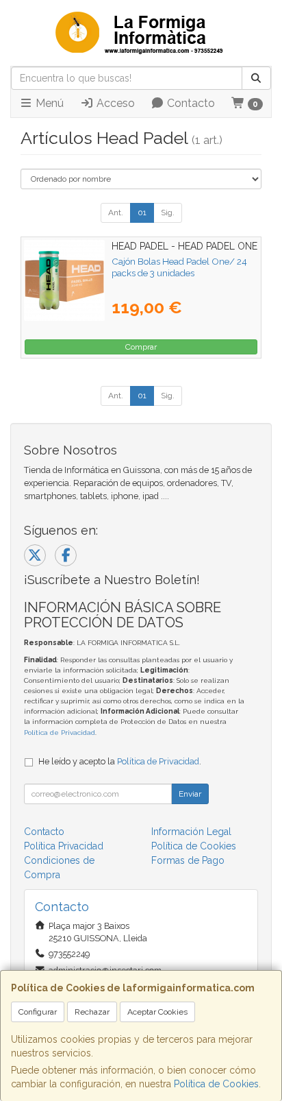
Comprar (141, 347)
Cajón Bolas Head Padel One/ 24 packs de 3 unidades (179, 267)
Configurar (37, 1012)
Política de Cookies (216, 1083)
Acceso (114, 103)
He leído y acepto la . (119, 761)
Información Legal (191, 831)
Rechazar (92, 1012)
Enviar (190, 794)
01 (142, 212)
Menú (48, 103)
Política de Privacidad (59, 732)
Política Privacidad (63, 845)
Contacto (189, 103)
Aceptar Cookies (157, 1012)
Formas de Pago (188, 860)
